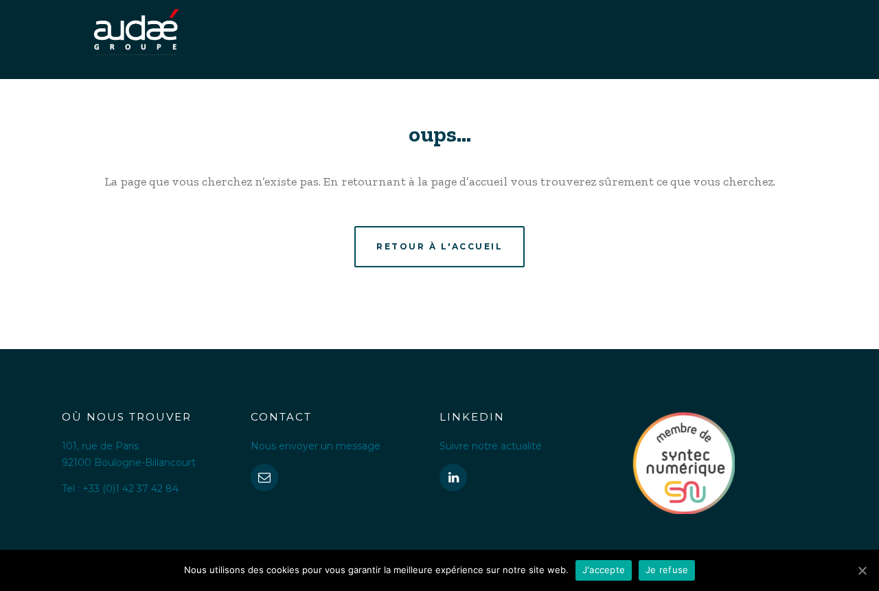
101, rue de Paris (100, 446)
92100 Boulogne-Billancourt (129, 462)
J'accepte (603, 569)
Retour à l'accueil (439, 246)
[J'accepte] (862, 570)
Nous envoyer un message (315, 446)
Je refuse (667, 569)
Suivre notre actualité (491, 446)
